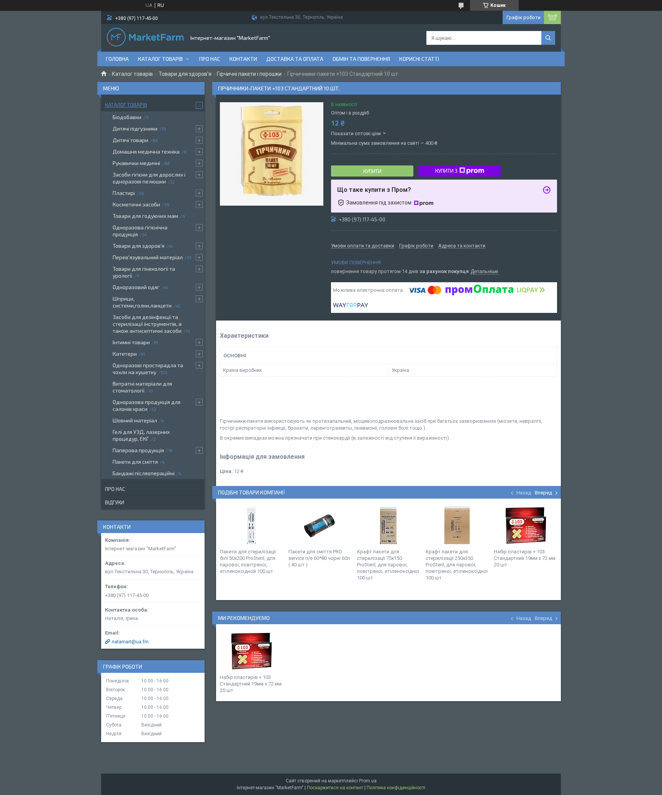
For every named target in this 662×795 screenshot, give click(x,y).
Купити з (446, 171)
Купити (372, 171)
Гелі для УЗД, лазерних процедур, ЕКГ (141, 435)
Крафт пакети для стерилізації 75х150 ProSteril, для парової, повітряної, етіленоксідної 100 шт (388, 565)
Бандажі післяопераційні (144, 473)
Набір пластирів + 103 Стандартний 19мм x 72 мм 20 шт (524, 558)
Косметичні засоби (136, 204)
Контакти (243, 59)
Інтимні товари (131, 342)
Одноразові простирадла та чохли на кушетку (148, 368)
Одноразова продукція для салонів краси (146, 405)
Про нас (209, 59)
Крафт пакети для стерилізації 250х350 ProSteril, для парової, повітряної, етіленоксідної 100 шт (457, 565)
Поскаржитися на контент (335, 787)
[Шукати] (548, 38)
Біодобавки (127, 117)
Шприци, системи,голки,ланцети (142, 302)
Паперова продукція (138, 450)
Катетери (125, 353)
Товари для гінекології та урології (144, 272)
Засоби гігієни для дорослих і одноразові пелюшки (149, 178)
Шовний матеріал (135, 420)
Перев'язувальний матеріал (148, 257)
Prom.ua (368, 781)
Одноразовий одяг (136, 287)
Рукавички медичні (136, 163)
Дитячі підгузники (135, 128)
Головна (117, 59)
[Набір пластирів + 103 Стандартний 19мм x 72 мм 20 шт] (525, 525)
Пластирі (124, 193)
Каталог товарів (160, 59)
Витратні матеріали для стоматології (142, 387)
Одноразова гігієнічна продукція (140, 230)
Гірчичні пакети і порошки (249, 74)
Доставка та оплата (294, 59)
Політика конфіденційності (396, 787)
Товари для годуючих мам (145, 216)
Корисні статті (419, 59)
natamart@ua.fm (130, 642)
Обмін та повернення (361, 59)
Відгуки (114, 502)
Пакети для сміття (135, 461)
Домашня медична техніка (146, 151)
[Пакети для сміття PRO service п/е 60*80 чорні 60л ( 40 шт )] (319, 525)
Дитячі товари (130, 140)
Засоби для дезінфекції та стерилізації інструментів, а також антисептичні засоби (147, 324)
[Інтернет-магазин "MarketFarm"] (145, 38)
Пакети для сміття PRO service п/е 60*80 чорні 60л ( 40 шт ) (319, 558)
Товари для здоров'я (185, 74)
